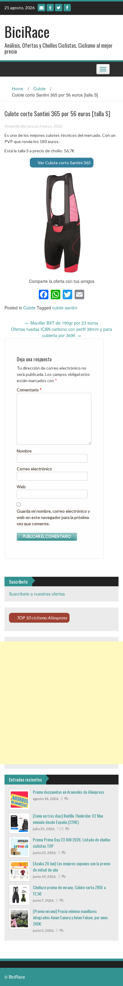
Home (17, 89)
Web (21, 486)
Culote (39, 89)
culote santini (64, 308)
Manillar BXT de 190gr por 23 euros (61, 323)
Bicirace (27, 126)
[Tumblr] (50, 7)
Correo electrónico (34, 468)
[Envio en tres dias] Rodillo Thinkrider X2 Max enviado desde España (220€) (68, 819)
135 (61, 828)
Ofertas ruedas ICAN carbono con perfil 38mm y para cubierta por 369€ (61, 332)
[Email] (41, 7)
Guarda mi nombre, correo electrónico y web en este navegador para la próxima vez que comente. (53, 517)
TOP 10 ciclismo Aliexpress (42, 617)
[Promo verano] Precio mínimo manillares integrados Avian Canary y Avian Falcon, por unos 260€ (70, 917)
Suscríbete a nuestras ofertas (37, 594)
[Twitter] (58, 7)
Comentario (29, 389)
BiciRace (27, 31)
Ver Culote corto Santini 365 (64, 162)
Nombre (24, 450)
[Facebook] (67, 7)
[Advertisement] (61, 702)
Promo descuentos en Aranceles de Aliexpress (68, 792)
